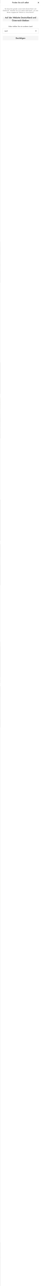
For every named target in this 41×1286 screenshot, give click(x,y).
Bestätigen (20, 38)
